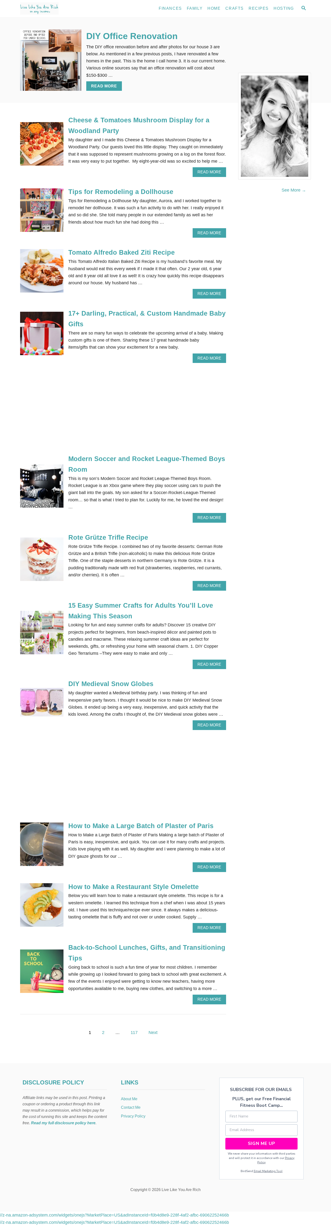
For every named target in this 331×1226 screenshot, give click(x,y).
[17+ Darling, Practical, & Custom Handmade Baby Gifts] (41, 336)
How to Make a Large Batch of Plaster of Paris (140, 826)
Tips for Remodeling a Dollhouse (120, 191)
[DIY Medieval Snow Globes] (41, 704)
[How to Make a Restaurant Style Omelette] (41, 907)
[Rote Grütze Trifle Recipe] (41, 561)
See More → (294, 190)
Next (153, 1032)
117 (134, 1032)
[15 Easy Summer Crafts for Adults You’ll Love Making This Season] (41, 635)
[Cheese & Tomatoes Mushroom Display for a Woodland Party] (41, 146)
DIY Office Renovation (132, 36)
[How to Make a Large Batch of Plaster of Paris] (41, 846)
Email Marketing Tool (268, 1171)
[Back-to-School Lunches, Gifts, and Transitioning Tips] (41, 973)
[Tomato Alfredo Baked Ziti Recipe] (41, 273)
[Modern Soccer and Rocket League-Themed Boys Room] (41, 488)
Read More (105, 87)
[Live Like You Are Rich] (63, 8)
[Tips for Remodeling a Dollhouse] (41, 212)
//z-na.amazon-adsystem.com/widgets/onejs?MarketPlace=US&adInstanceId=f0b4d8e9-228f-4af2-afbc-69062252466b (114, 1215)
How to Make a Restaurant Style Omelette (133, 886)
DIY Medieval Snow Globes (110, 684)
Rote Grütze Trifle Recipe (108, 537)
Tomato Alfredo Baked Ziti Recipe (121, 252)
